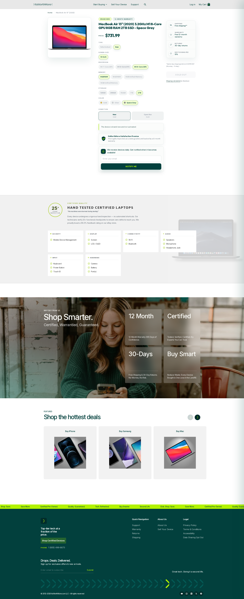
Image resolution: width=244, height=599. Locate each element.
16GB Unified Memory (109, 83)
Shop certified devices (53, 540)
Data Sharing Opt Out (193, 537)
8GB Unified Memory (134, 77)
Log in (192, 4)
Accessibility (188, 533)
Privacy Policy (189, 525)
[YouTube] (181, 593)
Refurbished (105, 47)
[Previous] (190, 417)
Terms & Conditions (192, 529)
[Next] (197, 417)
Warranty (136, 529)
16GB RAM (117, 77)
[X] (196, 593)
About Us (162, 525)
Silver (117, 103)
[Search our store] (145, 4)
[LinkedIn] (191, 593)
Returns (136, 533)
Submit (90, 570)
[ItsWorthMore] (43, 4)
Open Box (148, 116)
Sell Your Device (119, 4)
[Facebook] (201, 593)
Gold (105, 103)
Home (50, 13)
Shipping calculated (173, 81)
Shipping (136, 537)
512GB (123, 93)
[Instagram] (186, 593)
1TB (131, 93)
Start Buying (99, 4)
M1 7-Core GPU (106, 67)
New (114, 116)
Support (135, 4)
